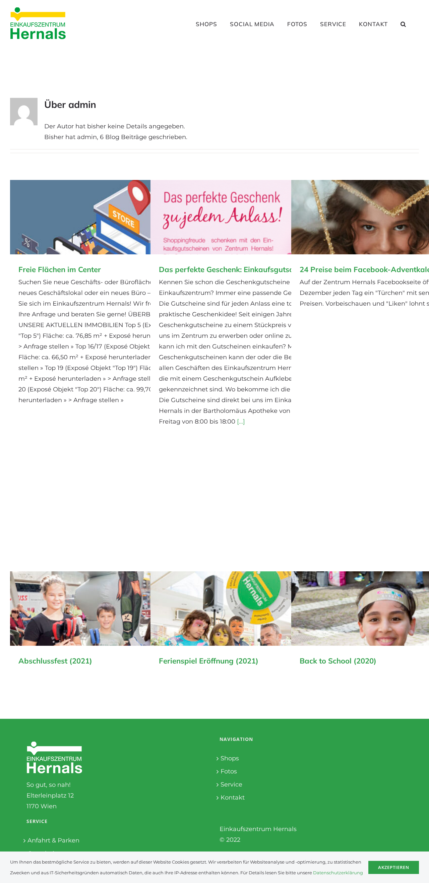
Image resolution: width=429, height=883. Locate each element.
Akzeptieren (393, 867)
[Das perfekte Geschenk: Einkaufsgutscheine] (249, 217)
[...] (241, 421)
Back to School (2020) (338, 661)
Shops (230, 758)
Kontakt (233, 797)
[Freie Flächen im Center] (109, 217)
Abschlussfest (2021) (55, 661)
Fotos (229, 771)
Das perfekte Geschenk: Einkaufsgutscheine (235, 269)
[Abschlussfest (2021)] (109, 608)
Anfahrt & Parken (53, 840)
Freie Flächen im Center (59, 269)
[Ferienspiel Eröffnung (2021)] (249, 608)
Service (231, 784)
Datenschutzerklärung (338, 872)
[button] (403, 24)
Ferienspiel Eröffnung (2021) (208, 661)
